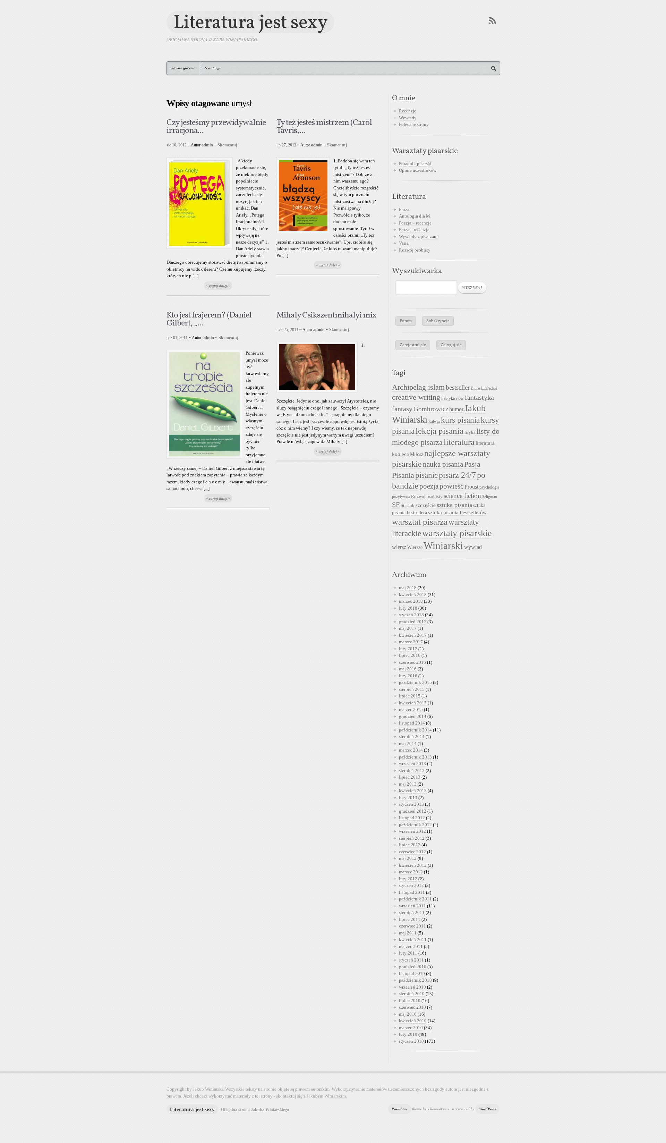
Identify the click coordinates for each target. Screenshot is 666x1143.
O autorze (212, 68)
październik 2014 (415, 730)
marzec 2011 (411, 946)
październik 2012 (415, 824)
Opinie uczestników (417, 170)
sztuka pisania (454, 504)
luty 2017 (408, 648)
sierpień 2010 (412, 993)
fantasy (402, 409)
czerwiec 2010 (412, 1007)
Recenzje (407, 110)
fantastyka (479, 397)
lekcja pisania (439, 430)
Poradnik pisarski (415, 163)
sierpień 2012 (412, 838)
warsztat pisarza (419, 521)
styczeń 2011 (411, 960)
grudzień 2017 (412, 621)
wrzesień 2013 (412, 763)
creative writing (416, 397)
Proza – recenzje (414, 229)
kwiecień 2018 (413, 594)
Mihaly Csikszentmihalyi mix (326, 315)
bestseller (458, 387)
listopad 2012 (412, 817)
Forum (406, 320)
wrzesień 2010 (412, 987)
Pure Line (400, 1109)
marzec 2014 (411, 750)
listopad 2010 (412, 973)
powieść (451, 486)
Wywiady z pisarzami (419, 236)
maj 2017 (408, 628)
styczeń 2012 (411, 885)
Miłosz (416, 454)
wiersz (399, 547)
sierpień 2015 (412, 689)
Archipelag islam (418, 387)
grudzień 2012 (412, 811)
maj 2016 (408, 668)
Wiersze (414, 547)
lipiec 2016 (409, 655)
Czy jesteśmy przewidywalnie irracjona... (216, 127)
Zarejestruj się (413, 344)
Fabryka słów (452, 398)
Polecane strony (414, 124)
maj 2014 (408, 743)
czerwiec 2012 (412, 851)
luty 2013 (408, 797)
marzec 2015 (411, 709)
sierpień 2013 (412, 770)
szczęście (426, 505)
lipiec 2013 (409, 777)
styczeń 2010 (411, 1041)
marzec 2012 (411, 871)
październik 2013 (415, 757)
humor (456, 409)
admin (207, 145)
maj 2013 (408, 784)
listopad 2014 (412, 723)
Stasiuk (408, 505)
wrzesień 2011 (412, 905)
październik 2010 (415, 980)
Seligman (489, 497)
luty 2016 (408, 675)
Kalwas (434, 421)
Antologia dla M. (415, 216)
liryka (470, 432)
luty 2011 (408, 953)
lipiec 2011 (409, 919)
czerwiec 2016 (412, 662)
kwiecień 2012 (413, 865)
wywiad (473, 547)
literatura (459, 442)
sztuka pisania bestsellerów (457, 512)
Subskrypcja (438, 320)
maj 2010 (408, 1014)
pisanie (426, 475)
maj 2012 (408, 858)
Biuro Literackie (484, 388)
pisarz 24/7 (457, 475)
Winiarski (443, 545)
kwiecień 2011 (413, 939)
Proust (471, 487)
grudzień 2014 (412, 716)
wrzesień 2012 (412, 831)
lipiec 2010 (409, 1000)
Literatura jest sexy (250, 22)
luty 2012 (408, 878)
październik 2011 (415, 898)
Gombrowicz (430, 409)
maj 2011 (408, 932)
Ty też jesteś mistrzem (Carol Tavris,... (324, 127)
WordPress (487, 1109)
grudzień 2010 (412, 966)
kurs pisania (460, 420)
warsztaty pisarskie (457, 533)
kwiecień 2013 (413, 790)
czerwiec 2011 (412, 926)
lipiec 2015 (409, 695)
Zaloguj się (451, 344)
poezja (428, 486)
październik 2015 (415, 682)
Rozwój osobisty (414, 250)
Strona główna (183, 68)
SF (396, 504)
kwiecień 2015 (413, 702)
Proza (404, 209)
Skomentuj (227, 145)
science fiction (462, 495)
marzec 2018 (411, 601)
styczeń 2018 (411, 614)
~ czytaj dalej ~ (218, 285)
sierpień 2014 (412, 736)
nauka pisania (443, 464)
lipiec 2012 (409, 844)
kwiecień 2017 (413, 635)
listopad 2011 (412, 892)
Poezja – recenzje (415, 223)
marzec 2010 (411, 1027)
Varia (404, 243)
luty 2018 (408, 608)
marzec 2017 (411, 641)
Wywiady (408, 117)
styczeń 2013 (411, 804)
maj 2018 (408, 587)
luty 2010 (408, 1034)
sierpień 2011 (412, 912)
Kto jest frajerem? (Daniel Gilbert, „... (208, 319)
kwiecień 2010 (413, 1020)
